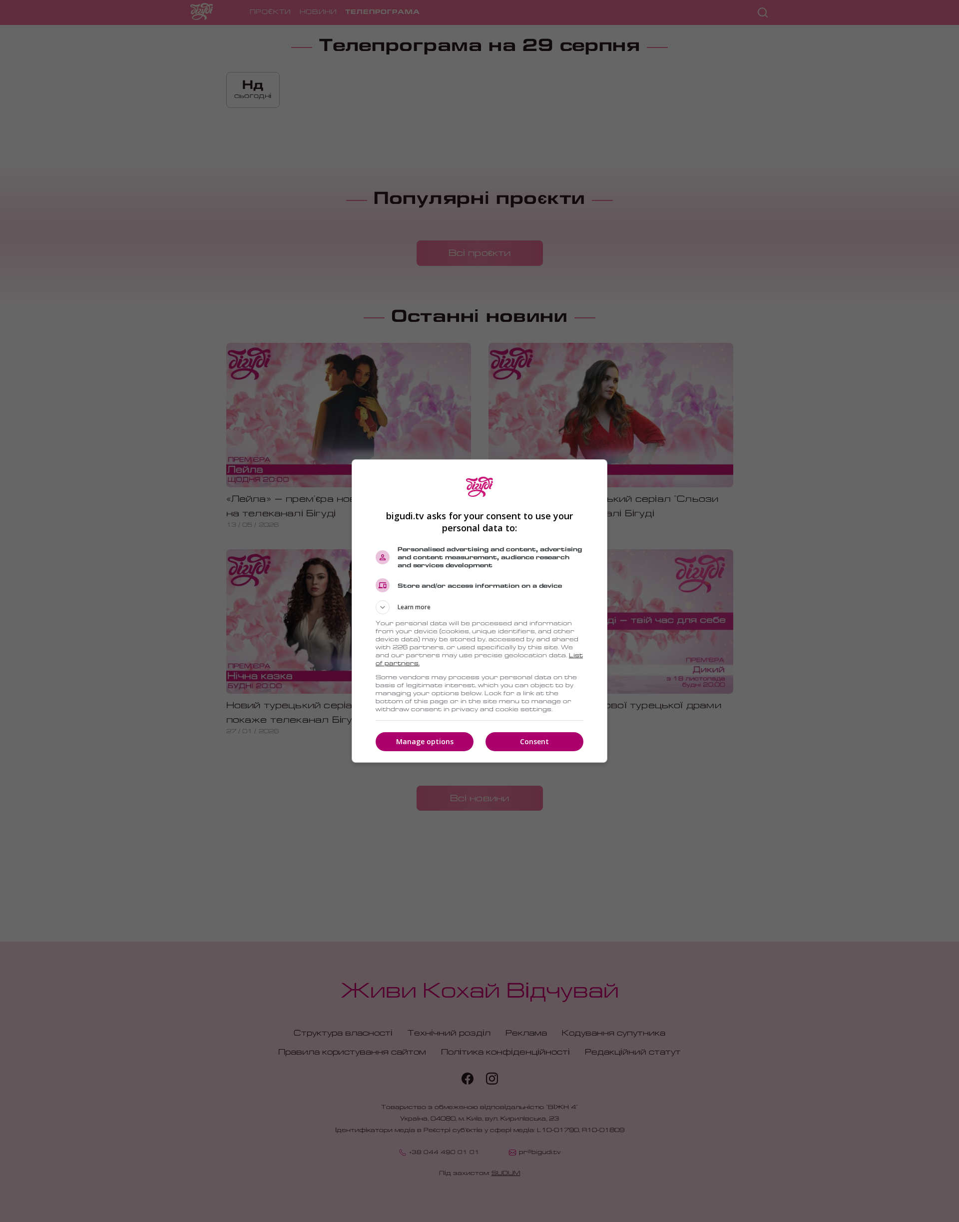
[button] (479, 607)
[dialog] (479, 611)
